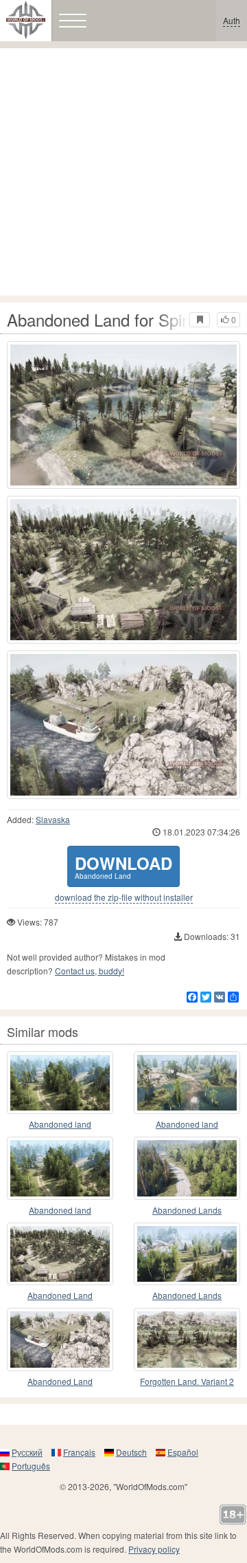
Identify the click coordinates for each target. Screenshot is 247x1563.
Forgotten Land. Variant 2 (187, 1381)
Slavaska (53, 819)
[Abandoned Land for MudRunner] (60, 1254)
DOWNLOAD (123, 866)
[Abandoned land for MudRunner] (60, 1083)
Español (182, 1452)
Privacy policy (154, 1549)
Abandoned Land (60, 1295)
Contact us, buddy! (89, 970)
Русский (27, 1452)
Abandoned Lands (187, 1210)
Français (79, 1452)
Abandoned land (60, 1124)
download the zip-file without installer (124, 897)
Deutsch (131, 1452)
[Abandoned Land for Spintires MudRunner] (123, 415)
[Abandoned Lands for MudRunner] (187, 1168)
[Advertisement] (123, 172)
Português (31, 1466)
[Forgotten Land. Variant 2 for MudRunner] (187, 1339)
